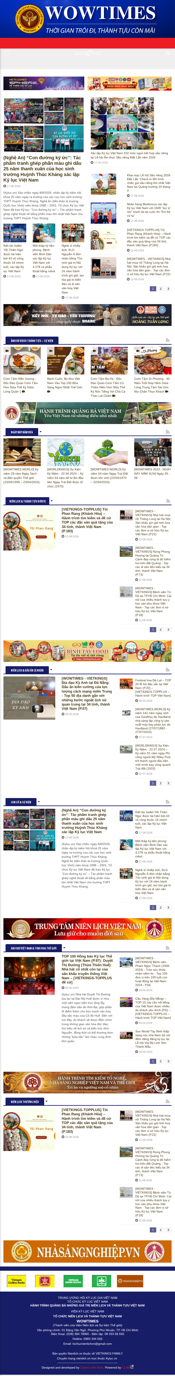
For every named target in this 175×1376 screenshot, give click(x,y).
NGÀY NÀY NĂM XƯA (22, 432)
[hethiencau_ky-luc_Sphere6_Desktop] (43, 83)
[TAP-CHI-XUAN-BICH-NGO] (130, 84)
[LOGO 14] (102, 1281)
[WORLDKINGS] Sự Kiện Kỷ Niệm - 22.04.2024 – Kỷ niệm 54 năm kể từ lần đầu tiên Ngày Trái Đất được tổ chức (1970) (65, 478)
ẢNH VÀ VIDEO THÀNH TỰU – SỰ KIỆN (32, 341)
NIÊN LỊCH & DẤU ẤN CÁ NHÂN (27, 670)
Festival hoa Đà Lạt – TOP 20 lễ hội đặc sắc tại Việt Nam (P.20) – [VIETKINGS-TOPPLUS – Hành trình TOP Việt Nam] (153, 688)
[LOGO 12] (45, 1281)
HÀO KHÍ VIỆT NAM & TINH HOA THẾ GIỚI (34, 948)
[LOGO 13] (73, 1281)
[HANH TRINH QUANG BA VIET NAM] (87, 413)
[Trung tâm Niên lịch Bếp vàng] (87, 929)
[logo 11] (16, 1281)
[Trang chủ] (87, 18)
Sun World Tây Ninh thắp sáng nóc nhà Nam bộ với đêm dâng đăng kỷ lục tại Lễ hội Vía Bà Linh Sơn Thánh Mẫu (152, 1039)
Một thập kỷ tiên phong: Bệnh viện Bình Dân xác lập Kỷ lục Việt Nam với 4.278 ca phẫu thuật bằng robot (44, 258)
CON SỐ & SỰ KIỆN (21, 802)
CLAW (126, 1367)
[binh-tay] (87, 651)
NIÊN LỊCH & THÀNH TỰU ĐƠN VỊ (27, 501)
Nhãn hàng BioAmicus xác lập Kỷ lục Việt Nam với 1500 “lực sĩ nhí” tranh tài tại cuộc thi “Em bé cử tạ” (148, 209)
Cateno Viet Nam (91, 1367)
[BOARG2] (87, 315)
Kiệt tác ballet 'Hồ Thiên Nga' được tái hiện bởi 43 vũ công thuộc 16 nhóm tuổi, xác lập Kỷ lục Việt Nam (13, 258)
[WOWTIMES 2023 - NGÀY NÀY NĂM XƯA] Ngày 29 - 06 (152, 474)
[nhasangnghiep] (87, 1251)
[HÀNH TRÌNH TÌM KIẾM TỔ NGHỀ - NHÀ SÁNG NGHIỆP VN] (87, 1083)
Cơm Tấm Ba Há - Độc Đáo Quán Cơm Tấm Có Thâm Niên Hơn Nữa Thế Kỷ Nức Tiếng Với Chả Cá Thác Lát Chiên (108, 387)
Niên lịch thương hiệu (25, 1102)
